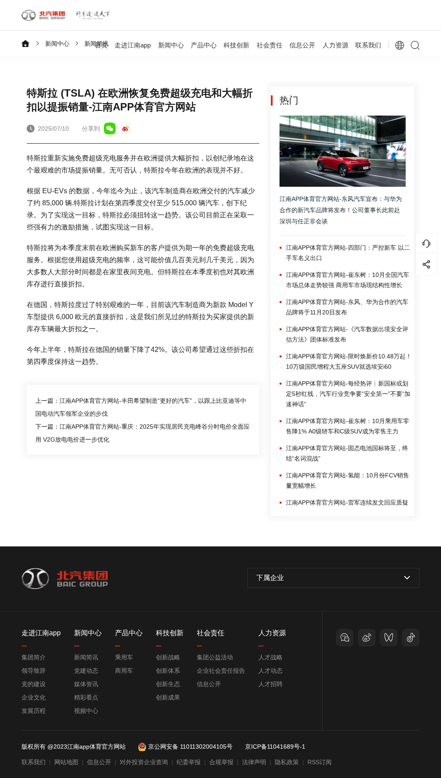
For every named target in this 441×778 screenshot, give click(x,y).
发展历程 (34, 710)
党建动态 (86, 670)
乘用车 (124, 657)
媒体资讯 (86, 684)
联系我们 (368, 45)
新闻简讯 (86, 657)
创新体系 (168, 670)
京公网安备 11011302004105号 (190, 746)
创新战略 (168, 657)
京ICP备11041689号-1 (275, 746)
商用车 (124, 670)
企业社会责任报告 (221, 670)
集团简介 (34, 657)
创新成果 (168, 697)
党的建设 (34, 684)
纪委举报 (189, 762)
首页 (101, 45)
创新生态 (168, 684)
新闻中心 (57, 43)
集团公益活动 (215, 657)
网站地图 (66, 762)
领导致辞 (34, 670)
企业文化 (34, 697)
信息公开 (209, 684)
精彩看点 (86, 697)
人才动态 (270, 670)
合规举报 (221, 762)
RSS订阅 (319, 762)
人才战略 (270, 657)
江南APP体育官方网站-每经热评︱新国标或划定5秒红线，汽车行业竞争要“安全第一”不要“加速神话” (348, 394)
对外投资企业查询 (144, 762)
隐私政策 (287, 762)
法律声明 (254, 762)
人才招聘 (270, 684)
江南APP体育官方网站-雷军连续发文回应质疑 (347, 502)
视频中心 (86, 710)
